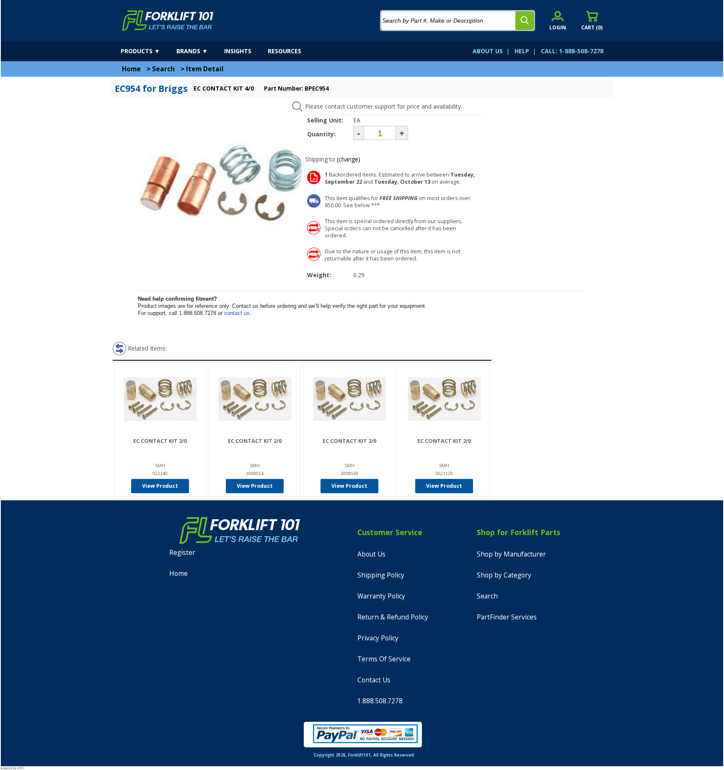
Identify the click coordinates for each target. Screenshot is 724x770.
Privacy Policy (377, 638)
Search (163, 69)
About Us (371, 554)
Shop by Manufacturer (511, 554)
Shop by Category (504, 575)
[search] (524, 20)
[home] (168, 20)
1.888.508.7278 (380, 701)
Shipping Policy (380, 575)
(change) (348, 159)
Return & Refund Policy (392, 617)
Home (131, 69)
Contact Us (373, 680)
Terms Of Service (384, 659)
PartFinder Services (507, 617)
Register (182, 552)
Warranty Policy (381, 596)
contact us (237, 313)
